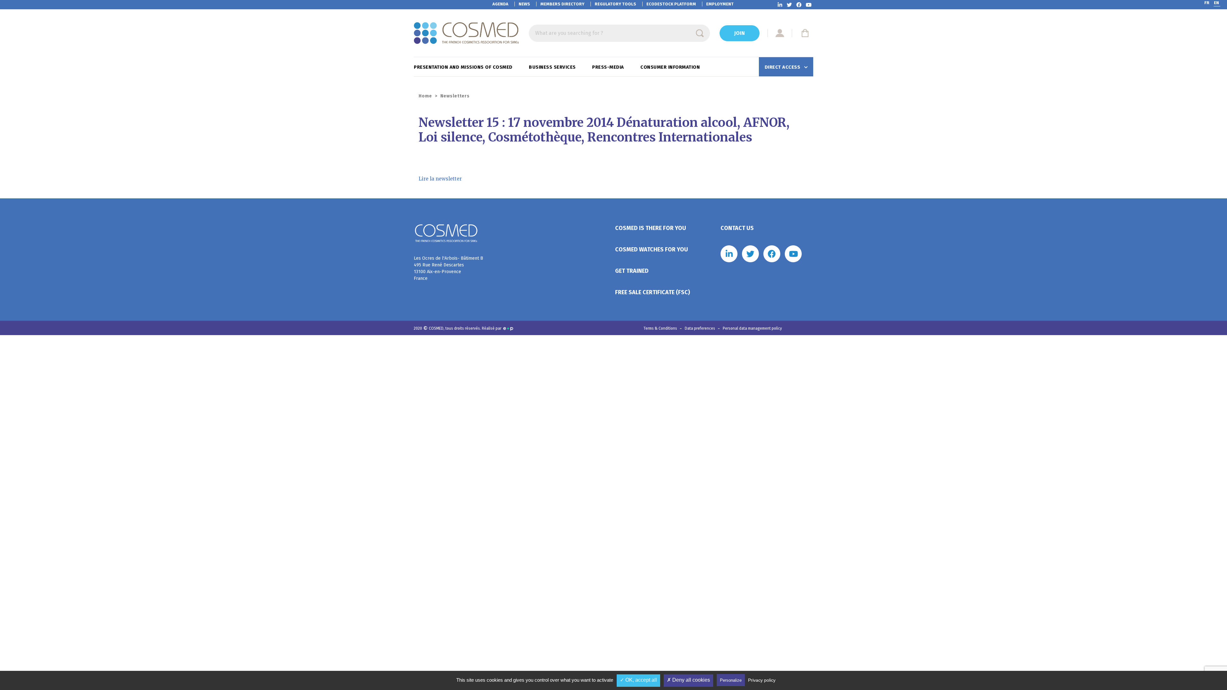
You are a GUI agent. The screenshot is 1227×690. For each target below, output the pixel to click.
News (524, 4)
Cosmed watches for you (651, 249)
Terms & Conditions (661, 328)
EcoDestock (671, 4)
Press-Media (608, 67)
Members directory (562, 4)
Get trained (632, 270)
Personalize (731, 680)
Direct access (783, 67)
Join (739, 33)
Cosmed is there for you (650, 228)
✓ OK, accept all (638, 680)
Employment (720, 4)
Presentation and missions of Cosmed (464, 67)
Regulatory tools (615, 4)
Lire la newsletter (440, 179)
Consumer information (670, 67)
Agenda (500, 4)
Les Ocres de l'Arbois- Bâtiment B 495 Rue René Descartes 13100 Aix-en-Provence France (448, 268)
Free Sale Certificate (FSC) (652, 292)
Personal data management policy (752, 328)
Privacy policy (762, 680)
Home (425, 96)
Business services (553, 67)
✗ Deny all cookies (688, 680)
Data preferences (700, 328)
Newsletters (455, 96)
